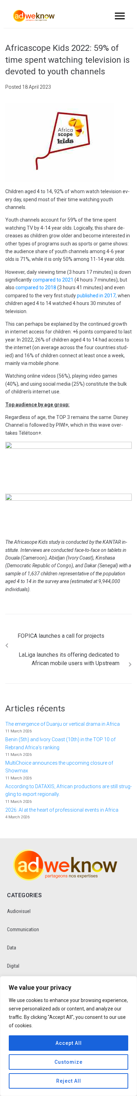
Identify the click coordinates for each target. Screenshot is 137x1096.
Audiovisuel (19, 911)
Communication (23, 929)
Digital (13, 966)
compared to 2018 (35, 287)
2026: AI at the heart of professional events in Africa (61, 810)
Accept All (69, 1043)
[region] (68, 1036)
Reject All (68, 1081)
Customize (68, 1062)
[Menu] (118, 15)
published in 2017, (97, 295)
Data (11, 947)
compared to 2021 (53, 280)
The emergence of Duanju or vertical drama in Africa (63, 724)
